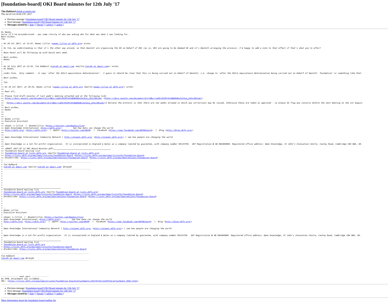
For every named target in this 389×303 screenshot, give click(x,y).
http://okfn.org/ (51, 128)
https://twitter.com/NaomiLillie (65, 126)
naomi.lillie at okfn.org (66, 43)
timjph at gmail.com (25, 11)
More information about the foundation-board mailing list (28, 300)
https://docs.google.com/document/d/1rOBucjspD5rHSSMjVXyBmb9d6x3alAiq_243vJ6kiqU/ (53, 98)
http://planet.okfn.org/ (78, 137)
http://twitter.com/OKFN (76, 130)
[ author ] (59, 24)
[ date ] (31, 24)
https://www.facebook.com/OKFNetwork (130, 130)
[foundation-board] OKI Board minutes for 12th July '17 (52, 19)
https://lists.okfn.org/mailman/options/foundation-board (54, 158)
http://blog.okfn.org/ (179, 130)
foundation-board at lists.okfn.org (25, 153)
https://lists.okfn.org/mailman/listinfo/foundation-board (39, 155)
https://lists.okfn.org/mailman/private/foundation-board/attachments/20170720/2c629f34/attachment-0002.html (73, 281)
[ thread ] (40, 24)
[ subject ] (49, 24)
